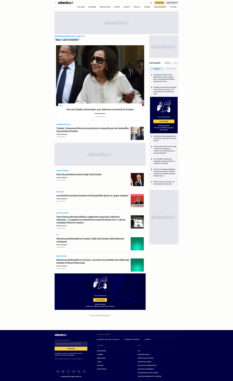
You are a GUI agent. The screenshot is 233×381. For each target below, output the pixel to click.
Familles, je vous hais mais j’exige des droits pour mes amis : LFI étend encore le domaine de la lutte (165, 90)
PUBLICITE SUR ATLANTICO (146, 358)
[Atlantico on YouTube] (84, 372)
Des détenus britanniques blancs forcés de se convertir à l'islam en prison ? (165, 138)
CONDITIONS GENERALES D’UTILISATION (149, 376)
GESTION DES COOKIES (144, 362)
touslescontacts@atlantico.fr (71, 376)
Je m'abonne (100, 300)
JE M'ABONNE (159, 2)
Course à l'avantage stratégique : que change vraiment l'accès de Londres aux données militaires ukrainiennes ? (165, 172)
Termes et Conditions (68, 355)
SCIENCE (147, 7)
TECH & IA (136, 7)
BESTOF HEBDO (101, 369)
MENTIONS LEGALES (144, 354)
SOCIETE (127, 7)
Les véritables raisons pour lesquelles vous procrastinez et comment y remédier (164, 161)
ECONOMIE (92, 7)
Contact (148, 339)
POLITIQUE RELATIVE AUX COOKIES (148, 372)
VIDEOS (99, 362)
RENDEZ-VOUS (101, 358)
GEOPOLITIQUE (105, 7)
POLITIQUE (81, 7)
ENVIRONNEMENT (160, 7)
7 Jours (175, 63)
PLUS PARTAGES (171, 69)
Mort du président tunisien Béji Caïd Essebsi (79, 174)
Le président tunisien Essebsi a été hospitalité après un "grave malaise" (92, 195)
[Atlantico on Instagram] (79, 372)
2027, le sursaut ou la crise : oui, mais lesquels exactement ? (164, 183)
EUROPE (117, 7)
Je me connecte (172, 2)
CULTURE (173, 7)
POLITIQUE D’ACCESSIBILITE (146, 369)
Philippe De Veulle (61, 225)
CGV (139, 351)
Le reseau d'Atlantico (132, 339)
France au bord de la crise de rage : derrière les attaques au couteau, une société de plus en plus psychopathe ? (165, 150)
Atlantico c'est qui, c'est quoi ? (108, 339)
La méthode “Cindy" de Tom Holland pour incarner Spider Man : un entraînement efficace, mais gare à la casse (164, 78)
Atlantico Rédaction (100, 113)
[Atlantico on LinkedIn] (74, 371)
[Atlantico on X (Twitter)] (63, 371)
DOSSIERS (100, 354)
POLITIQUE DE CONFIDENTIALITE (147, 365)
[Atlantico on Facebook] (68, 371)
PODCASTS (100, 365)
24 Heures (168, 63)
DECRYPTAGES (101, 351)
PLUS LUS (157, 69)
